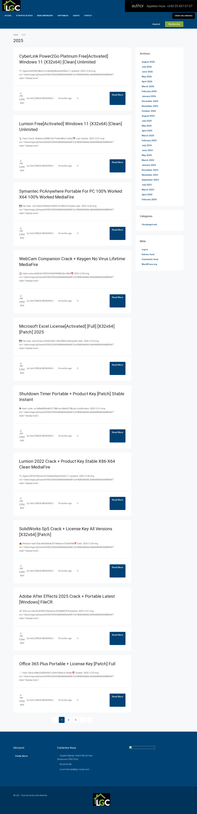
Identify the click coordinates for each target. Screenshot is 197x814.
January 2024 (149, 165)
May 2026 (147, 76)
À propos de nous (24, 16)
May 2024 (147, 155)
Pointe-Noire (21, 756)
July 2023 (147, 184)
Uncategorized (149, 224)
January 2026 (149, 96)
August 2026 (148, 62)
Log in (145, 249)
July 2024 (147, 145)
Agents (76, 16)
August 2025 (148, 116)
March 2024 (148, 160)
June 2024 (147, 150)
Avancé (156, 24)
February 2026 (149, 91)
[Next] (82, 720)
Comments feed (150, 259)
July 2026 (147, 66)
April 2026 (147, 81)
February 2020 (149, 199)
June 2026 (147, 71)
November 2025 (150, 106)
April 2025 (147, 130)
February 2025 (149, 140)
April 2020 (147, 194)
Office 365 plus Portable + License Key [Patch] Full (67, 663)
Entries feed (148, 254)
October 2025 (149, 111)
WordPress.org (149, 264)
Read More (117, 95)
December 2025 (150, 101)
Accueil (8, 16)
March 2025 (148, 135)
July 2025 (147, 121)
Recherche (174, 24)
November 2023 (150, 175)
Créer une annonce (184, 16)
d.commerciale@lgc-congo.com (74, 769)
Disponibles (63, 16)
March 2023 (148, 189)
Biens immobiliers (45, 16)
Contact (88, 16)
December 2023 (150, 170)
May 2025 (147, 125)
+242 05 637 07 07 (179, 6)
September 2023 (150, 180)
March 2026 (148, 86)
